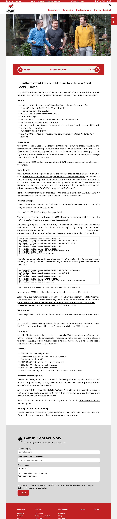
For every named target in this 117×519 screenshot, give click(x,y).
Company (53, 10)
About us (20, 513)
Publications (82, 10)
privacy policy (41, 488)
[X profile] (101, 1)
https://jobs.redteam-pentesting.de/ (62, 415)
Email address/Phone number (30, 457)
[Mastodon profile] (96, 1)
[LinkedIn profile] (106, 1)
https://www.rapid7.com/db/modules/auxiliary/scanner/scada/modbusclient (53, 233)
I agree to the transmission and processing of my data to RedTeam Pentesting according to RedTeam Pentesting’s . (55, 486)
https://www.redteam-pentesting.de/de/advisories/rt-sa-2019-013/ (53, 176)
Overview (61, 513)
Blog (60, 516)
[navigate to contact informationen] (113, 22)
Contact (107, 10)
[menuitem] (54, 10)
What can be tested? (42, 516)
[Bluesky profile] (98, 1)
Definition (39, 513)
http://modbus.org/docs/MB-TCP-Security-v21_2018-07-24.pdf (46, 188)
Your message (23, 465)
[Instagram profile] (103, 1)
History (20, 516)
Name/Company (24, 448)
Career (97, 10)
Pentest (67, 10)
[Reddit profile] (108, 1)
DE (110, 4)
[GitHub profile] (110, 1)
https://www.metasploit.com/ (31, 230)
